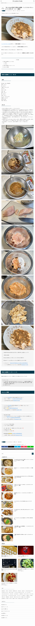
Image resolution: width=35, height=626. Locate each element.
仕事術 (4, 613)
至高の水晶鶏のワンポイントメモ (9, 65)
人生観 (27, 595)
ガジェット (5, 606)
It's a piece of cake (17, 1)
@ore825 (9, 397)
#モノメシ (9, 417)
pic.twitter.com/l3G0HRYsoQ (13, 408)
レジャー (18, 595)
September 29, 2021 (18, 435)
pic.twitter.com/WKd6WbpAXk (17, 433)
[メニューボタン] (1, 1)
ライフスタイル (6, 611)
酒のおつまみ (18, 10)
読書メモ (5, 617)
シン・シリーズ (27, 592)
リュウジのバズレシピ (9, 10)
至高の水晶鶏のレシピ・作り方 (9, 61)
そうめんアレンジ (5, 592)
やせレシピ (11, 592)
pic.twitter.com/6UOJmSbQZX (17, 398)
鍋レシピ (26, 598)
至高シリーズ (14, 10)
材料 (6, 62)
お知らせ (5, 604)
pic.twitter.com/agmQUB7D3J (15, 417)
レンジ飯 (23, 595)
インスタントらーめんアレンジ (19, 592)
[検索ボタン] (34, 1)
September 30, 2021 (18, 419)
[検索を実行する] (33, 454)
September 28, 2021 (16, 400)
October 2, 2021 (19, 409)
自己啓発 (3, 598)
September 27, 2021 (24, 364)
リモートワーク (4, 595)
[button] (4, 446)
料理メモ (4, 10)
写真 (31, 595)
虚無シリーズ (15, 598)
